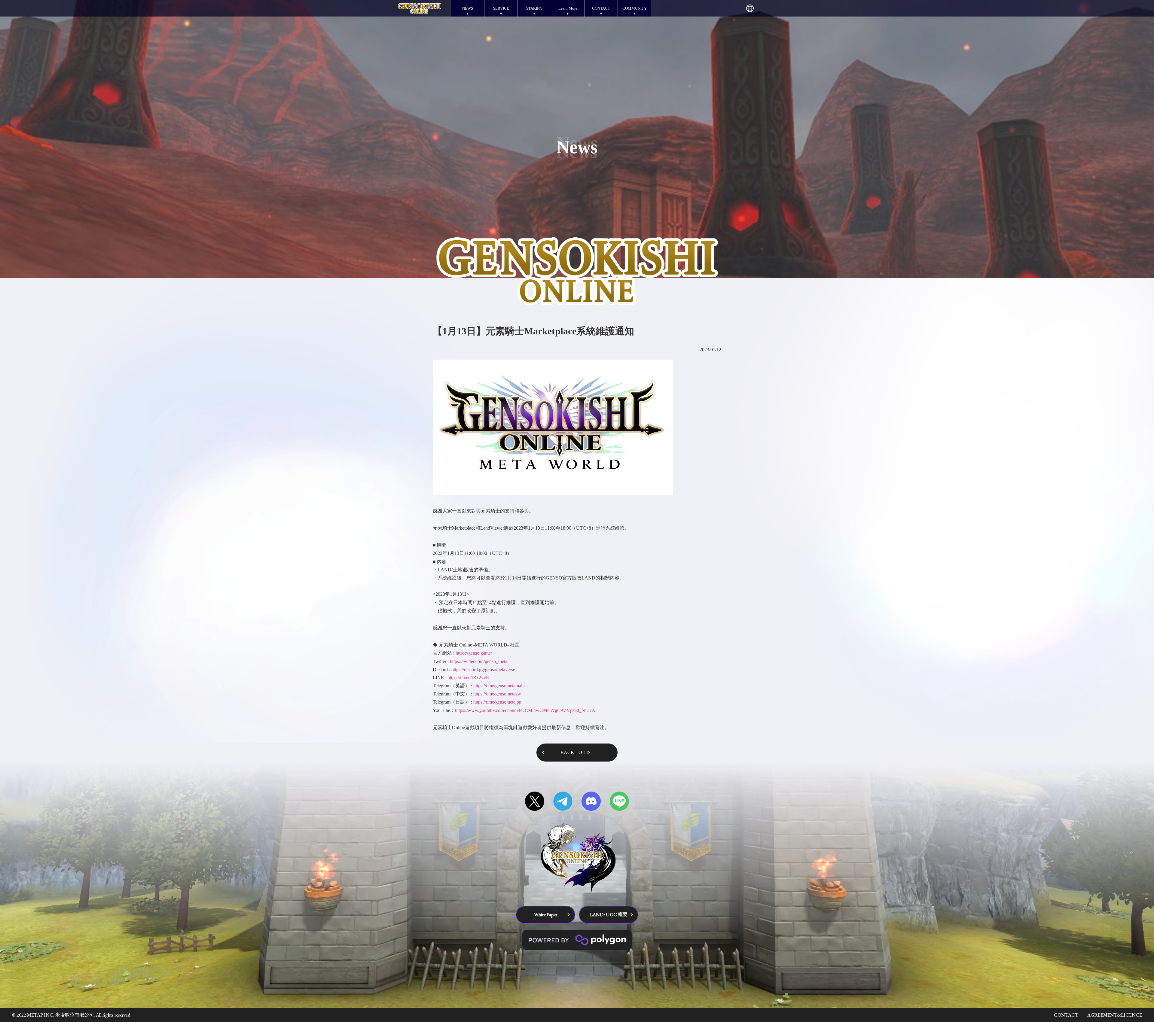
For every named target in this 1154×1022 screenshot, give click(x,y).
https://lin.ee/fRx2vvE (468, 677)
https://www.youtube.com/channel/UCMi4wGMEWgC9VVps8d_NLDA (525, 710)
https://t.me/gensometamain (499, 685)
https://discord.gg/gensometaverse (483, 669)
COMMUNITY (634, 8)
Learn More (567, 8)
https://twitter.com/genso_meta (478, 661)
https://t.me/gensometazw (497, 693)
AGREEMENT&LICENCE (1114, 1015)
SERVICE (501, 8)
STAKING (534, 8)
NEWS (467, 8)
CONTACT (601, 8)
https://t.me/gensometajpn (497, 701)
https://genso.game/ (474, 652)
